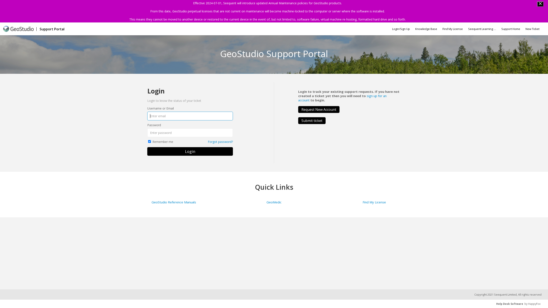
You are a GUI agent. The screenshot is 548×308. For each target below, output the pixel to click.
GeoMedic (274, 202)
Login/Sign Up (401, 29)
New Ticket (532, 29)
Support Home (510, 29)
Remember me (162, 142)
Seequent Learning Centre (482, 29)
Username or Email (160, 108)
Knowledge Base (426, 29)
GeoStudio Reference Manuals (174, 202)
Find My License (452, 29)
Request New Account (318, 109)
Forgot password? (220, 142)
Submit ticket (311, 120)
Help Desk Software (509, 304)
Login (190, 151)
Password (154, 125)
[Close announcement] (540, 4)
